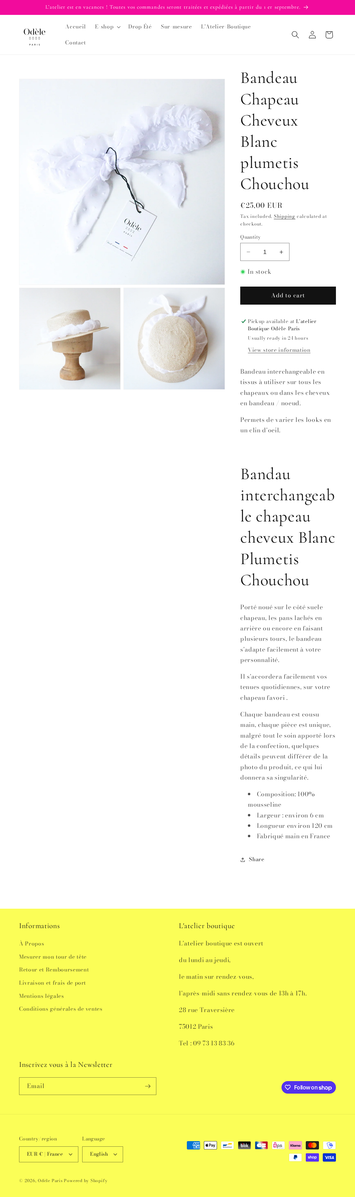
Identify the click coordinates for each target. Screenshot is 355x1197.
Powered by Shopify (85, 1180)
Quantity (250, 237)
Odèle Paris (50, 1180)
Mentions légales (41, 996)
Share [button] (256, 859)
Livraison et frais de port (52, 983)
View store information (279, 350)
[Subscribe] (147, 1086)
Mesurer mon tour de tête (53, 957)
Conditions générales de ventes (61, 1009)
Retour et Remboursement (54, 970)
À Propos (31, 944)
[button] (107, 27)
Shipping (284, 216)
